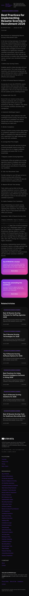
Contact (4, 565)
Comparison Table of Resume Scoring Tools (13, 216)
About (3, 563)
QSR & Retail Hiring (6, 529)
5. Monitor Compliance (7, 127)
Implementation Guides (7, 499)
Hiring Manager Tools (7, 546)
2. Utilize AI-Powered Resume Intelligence (13, 80)
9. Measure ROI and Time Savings (10, 184)
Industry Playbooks (6, 494)
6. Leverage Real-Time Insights (9, 142)
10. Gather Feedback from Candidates (12, 201)
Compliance (20, 581)
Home (2, 5)
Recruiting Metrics (6, 543)
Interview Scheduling (7, 539)
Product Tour (5, 461)
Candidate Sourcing (6, 541)
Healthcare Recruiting (7, 518)
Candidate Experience (7, 513)
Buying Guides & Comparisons (9, 492)
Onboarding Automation (7, 553)
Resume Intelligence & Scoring (9, 5)
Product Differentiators (7, 476)
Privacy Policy (5, 581)
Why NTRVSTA (5, 473)
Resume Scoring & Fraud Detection (10, 508)
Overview (4, 459)
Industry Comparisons (7, 555)
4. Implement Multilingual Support (10, 112)
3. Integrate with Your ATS (8, 95)
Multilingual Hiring (6, 536)
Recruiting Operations (7, 501)
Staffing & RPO (5, 520)
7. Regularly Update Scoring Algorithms (12, 156)
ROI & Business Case (7, 497)
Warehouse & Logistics (7, 532)
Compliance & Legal (6, 522)
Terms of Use (13, 581)
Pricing (3, 463)
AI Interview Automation (7, 478)
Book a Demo (14, 270)
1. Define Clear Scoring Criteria (10, 63)
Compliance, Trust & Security (9, 490)
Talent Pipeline (5, 548)
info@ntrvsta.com (6, 576)
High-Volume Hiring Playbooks (9, 487)
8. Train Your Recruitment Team (10, 171)
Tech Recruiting (5, 534)
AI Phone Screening (6, 506)
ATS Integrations (6, 511)
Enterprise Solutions (6, 525)
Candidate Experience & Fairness (10, 485)
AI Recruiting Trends (7, 504)
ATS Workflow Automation (8, 483)
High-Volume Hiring (6, 515)
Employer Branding (6, 550)
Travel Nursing (5, 527)
